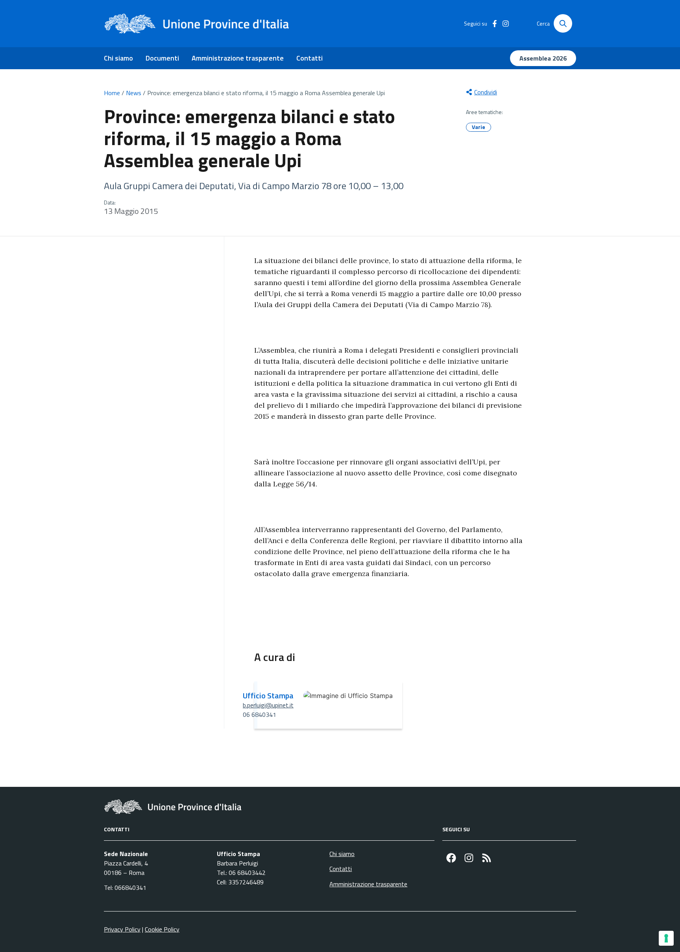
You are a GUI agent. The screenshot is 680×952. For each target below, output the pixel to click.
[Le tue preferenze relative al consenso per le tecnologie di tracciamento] (666, 938)
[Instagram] (469, 858)
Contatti (309, 58)
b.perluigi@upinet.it (268, 705)
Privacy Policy (122, 929)
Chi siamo (118, 58)
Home (112, 93)
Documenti (162, 58)
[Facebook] (451, 858)
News (133, 93)
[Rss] (486, 858)
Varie (478, 127)
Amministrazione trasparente (238, 58)
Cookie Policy (162, 929)
